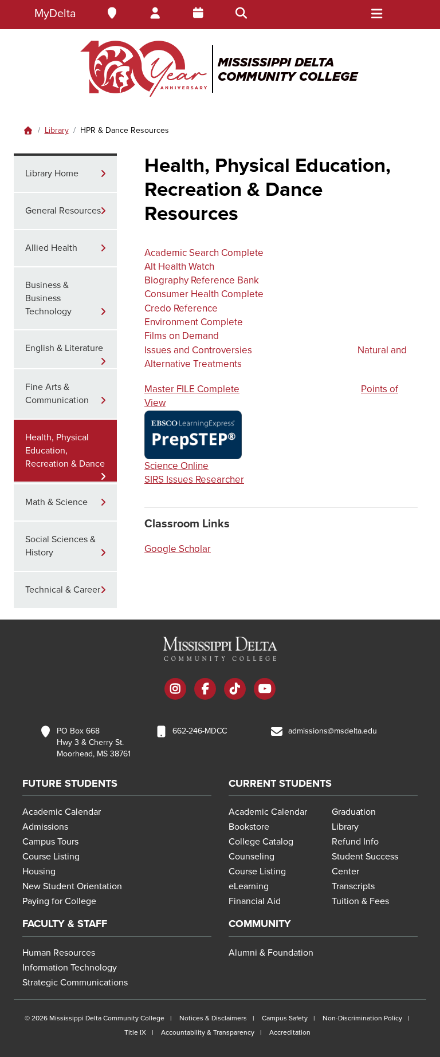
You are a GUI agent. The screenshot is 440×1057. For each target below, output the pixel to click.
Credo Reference (181, 308)
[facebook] (205, 690)
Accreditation (290, 1032)
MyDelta (55, 14)
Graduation (354, 812)
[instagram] (175, 690)
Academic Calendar (61, 812)
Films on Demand (181, 336)
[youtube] (265, 690)
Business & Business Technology (48, 298)
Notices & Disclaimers (213, 1018)
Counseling (251, 856)
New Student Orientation (72, 886)
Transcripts (353, 886)
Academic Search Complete (204, 253)
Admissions (45, 827)
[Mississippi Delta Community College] (220, 69)
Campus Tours (50, 841)
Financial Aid (255, 901)
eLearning (249, 886)
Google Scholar (177, 549)
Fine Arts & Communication (57, 393)
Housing (39, 871)
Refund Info (355, 841)
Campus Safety (285, 1018)
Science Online (176, 466)
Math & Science (56, 502)
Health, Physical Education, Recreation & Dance (65, 451)
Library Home (51, 173)
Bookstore (249, 827)
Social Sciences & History (60, 546)
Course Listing (51, 856)
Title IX (135, 1032)
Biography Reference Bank (201, 280)
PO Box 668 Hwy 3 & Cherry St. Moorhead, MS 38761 (94, 742)
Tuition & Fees (360, 901)
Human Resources (58, 953)
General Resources (63, 210)
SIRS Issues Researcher (194, 480)
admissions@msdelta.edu (332, 731)
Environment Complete (193, 322)
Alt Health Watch (179, 267)
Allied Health (51, 248)
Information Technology (69, 967)
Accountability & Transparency (207, 1032)
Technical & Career (62, 589)
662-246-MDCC (199, 731)
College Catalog (261, 841)
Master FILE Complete (191, 389)
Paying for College (59, 901)
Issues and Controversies (198, 350)
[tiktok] (235, 690)
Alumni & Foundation (271, 953)
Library (57, 130)
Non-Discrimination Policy (362, 1018)
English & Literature (64, 348)
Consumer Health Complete (204, 294)
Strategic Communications (75, 982)
